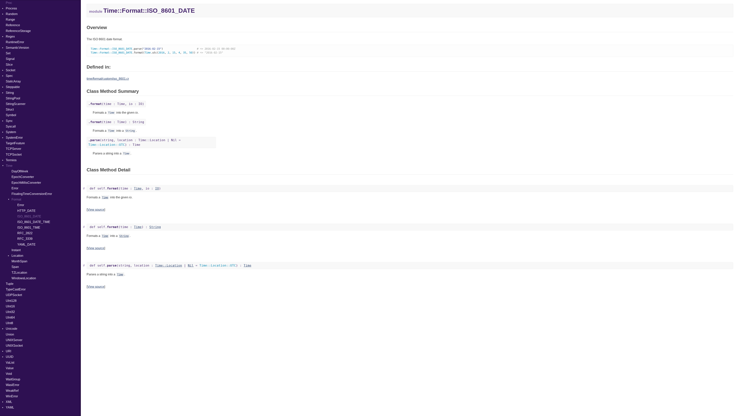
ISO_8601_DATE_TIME (33, 222)
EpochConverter (23, 177)
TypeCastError (16, 289)
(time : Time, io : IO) (116, 104)
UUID (9, 356)
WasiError (12, 385)
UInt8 (9, 323)
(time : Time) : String (116, 122)
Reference (13, 25)
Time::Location (168, 265)
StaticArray (13, 81)
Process (11, 8)
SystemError (14, 137)
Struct (10, 109)
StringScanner (15, 104)
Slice (9, 64)
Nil (191, 265)
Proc (9, 2)
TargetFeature (15, 143)
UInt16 (10, 306)
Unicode (11, 328)
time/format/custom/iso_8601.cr (108, 78)
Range (10, 19)
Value (10, 368)
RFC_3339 (25, 238)
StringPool (13, 98)
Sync (9, 120)
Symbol (11, 115)
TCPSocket (14, 154)
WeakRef (12, 390)
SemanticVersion (17, 47)
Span (15, 266)
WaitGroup (13, 379)
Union (10, 334)
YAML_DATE (26, 244)
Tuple (9, 283)
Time (9, 165)
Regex (10, 36)
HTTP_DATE (26, 210)
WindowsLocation (24, 278)
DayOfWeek (20, 171)
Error (15, 188)
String (10, 92)
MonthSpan (19, 261)
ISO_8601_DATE (29, 216)
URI (8, 351)
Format (16, 199)
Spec (9, 75)
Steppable (13, 87)
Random (12, 14)
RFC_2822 (25, 233)
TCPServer (13, 148)
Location (17, 255)
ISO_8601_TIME (28, 227)
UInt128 (11, 300)
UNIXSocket (14, 345)
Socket (10, 70)
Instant (16, 250)
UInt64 (10, 317)
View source (95, 209)
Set (8, 53)
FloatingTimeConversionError (32, 193)
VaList (10, 362)
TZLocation (19, 272)
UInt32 (10, 312)
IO (157, 188)
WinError (12, 396)
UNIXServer (14, 340)
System (11, 132)
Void (9, 373)
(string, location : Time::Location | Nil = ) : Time (134, 142)
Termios (11, 160)
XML (9, 401)
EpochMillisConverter (26, 182)
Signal (10, 58)
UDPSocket (14, 295)
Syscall (11, 126)
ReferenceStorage (18, 31)
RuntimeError (15, 42)
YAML (10, 407)
